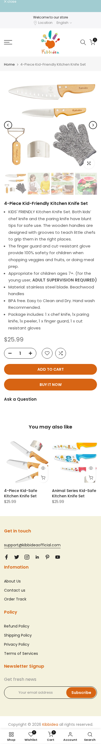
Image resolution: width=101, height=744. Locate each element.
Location (45, 22)
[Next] (93, 125)
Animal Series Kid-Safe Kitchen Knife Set (74, 493)
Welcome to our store (50, 17)
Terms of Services (21, 653)
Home (9, 64)
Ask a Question (20, 399)
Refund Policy (16, 626)
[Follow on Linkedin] (37, 557)
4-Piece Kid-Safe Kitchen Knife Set (20, 493)
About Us (12, 581)
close (11, 1)
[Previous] (8, 125)
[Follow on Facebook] (6, 557)
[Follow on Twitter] (16, 557)
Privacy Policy (16, 644)
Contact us (14, 590)
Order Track (15, 599)
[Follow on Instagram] (27, 557)
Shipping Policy (18, 635)
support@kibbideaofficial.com (32, 545)
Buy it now (51, 384)
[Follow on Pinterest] (47, 557)
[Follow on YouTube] (57, 557)
